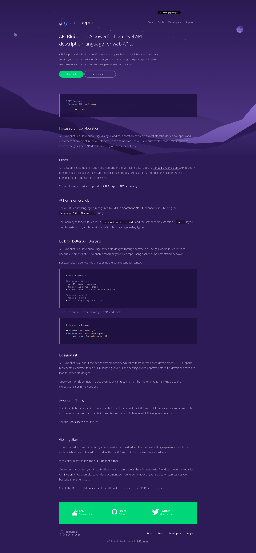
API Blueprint (82, 22)
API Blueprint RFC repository (120, 186)
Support (190, 22)
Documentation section (86, 488)
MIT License (143, 541)
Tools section (100, 74)
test (122, 381)
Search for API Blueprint (137, 208)
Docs (150, 22)
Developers (174, 22)
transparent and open (166, 167)
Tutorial (71, 74)
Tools (160, 22)
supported (140, 452)
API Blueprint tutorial (106, 461)
